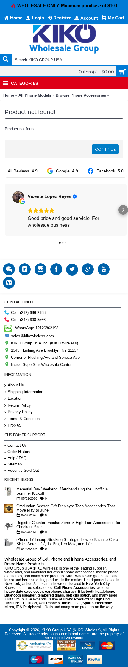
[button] (5, 210)
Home (8, 95)
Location (15, 398)
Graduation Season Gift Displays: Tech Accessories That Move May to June (65, 508)
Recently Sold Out (23, 470)
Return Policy (19, 405)
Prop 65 (14, 425)
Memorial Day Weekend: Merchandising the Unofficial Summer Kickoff (62, 491)
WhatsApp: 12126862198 (36, 328)
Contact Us (17, 445)
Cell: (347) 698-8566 (28, 319)
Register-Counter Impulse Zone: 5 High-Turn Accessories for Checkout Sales (68, 525)
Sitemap (14, 464)
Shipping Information (25, 392)
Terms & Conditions (25, 418)
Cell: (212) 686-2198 (28, 312)
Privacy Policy (20, 412)
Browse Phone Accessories (81, 95)
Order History (18, 451)
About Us (16, 385)
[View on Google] (18, 197)
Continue (105, 149)
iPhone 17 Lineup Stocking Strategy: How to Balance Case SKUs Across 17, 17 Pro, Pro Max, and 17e (67, 542)
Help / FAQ (16, 458)
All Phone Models (34, 95)
